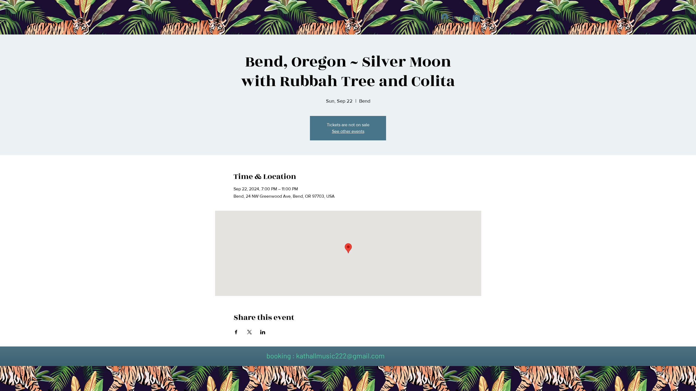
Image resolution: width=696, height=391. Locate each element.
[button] (476, 16)
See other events (348, 131)
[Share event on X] (249, 332)
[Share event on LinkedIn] (262, 332)
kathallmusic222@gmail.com (340, 355)
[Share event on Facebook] (236, 332)
